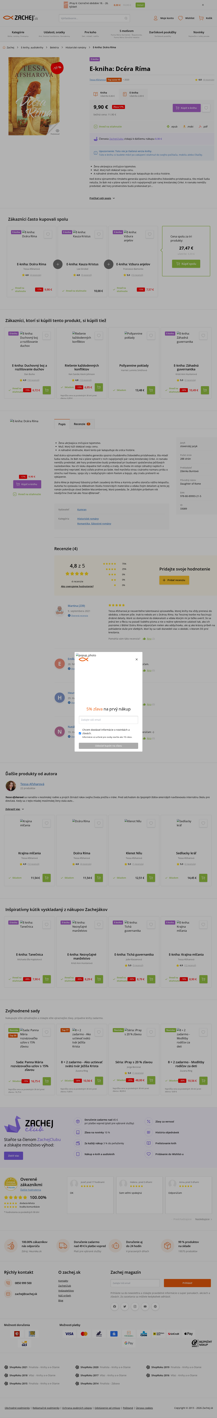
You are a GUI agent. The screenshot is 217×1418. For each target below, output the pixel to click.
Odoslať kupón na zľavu (108, 753)
